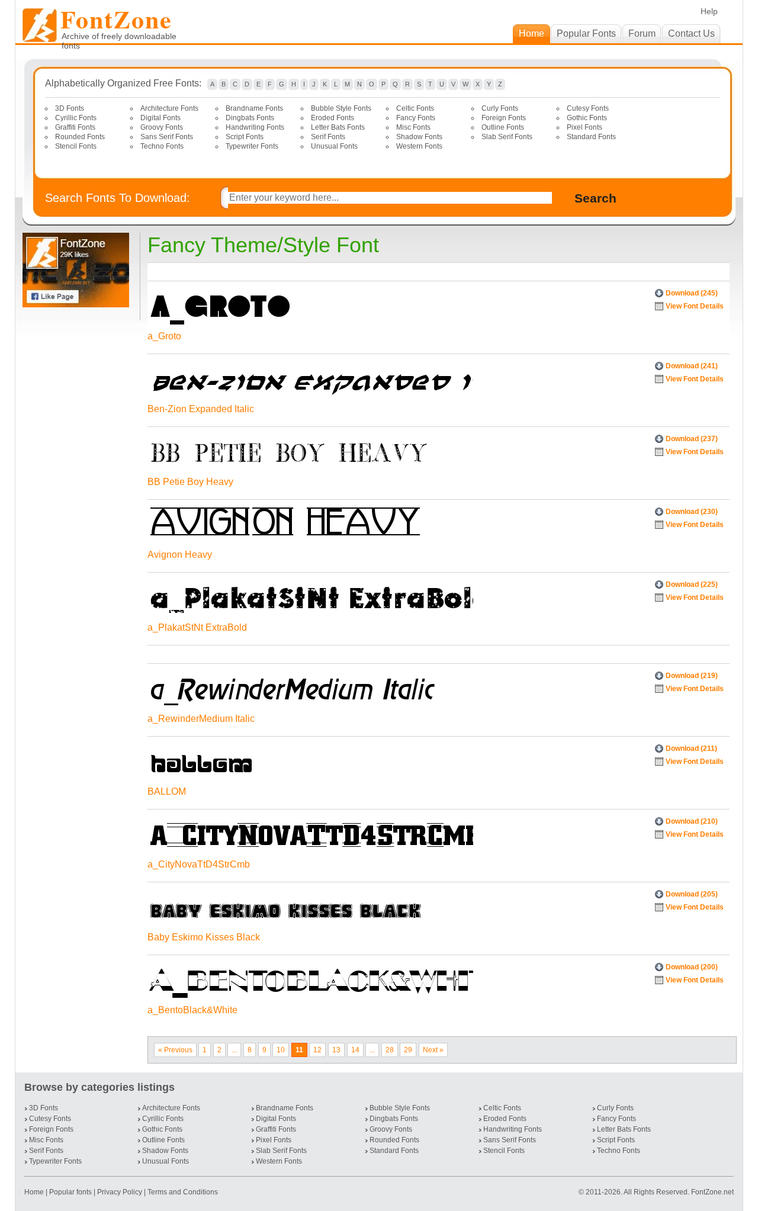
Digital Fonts (160, 118)
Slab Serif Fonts (506, 137)
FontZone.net (712, 1192)
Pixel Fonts (584, 127)
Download (692, 293)
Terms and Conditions (182, 1192)
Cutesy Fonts (588, 108)
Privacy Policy (119, 1192)
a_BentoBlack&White (192, 1010)
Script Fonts (245, 137)
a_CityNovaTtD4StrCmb (198, 864)
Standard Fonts (591, 137)
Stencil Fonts (76, 146)
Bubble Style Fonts (341, 108)
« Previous (175, 1050)
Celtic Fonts (415, 108)
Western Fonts (419, 146)
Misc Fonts (413, 127)
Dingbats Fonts (250, 118)
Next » (433, 1050)
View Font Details (695, 306)
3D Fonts (69, 108)
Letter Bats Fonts (338, 127)
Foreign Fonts (503, 118)
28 (390, 1050)
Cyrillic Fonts (76, 118)
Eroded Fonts (332, 118)
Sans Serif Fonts (166, 137)
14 (355, 1050)
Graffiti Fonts (75, 127)
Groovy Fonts (161, 127)
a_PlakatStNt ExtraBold (197, 627)
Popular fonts (70, 1192)
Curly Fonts (499, 108)
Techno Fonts (162, 146)
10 (281, 1050)
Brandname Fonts (254, 108)
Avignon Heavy (179, 555)
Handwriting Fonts (255, 127)
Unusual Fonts (334, 146)
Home (35, 1192)
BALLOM (166, 791)
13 (336, 1050)
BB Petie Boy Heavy (190, 482)
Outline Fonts (502, 127)
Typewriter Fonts (252, 146)
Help (709, 11)
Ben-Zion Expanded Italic (200, 409)
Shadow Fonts (419, 137)
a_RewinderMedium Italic (201, 719)
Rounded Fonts (80, 137)
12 (317, 1050)
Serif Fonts (328, 137)
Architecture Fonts (169, 108)
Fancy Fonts (415, 118)
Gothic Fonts (587, 118)
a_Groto (164, 336)
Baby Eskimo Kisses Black (203, 937)
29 (408, 1050)
